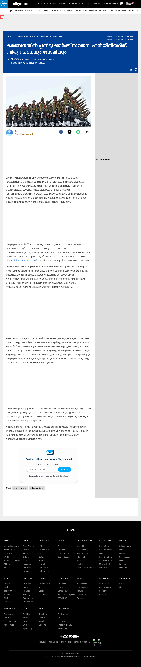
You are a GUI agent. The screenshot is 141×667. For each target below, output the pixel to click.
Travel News (82, 584)
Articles (26, 553)
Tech (41, 609)
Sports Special (64, 557)
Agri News (8, 614)
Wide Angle (62, 628)
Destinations (82, 587)
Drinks (6, 587)
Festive (7, 602)
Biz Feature (28, 602)
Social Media (125, 578)
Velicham (73, 4)
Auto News (104, 584)
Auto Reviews (105, 587)
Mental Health (105, 564)
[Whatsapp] (78, 132)
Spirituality (27, 628)
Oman (41, 553)
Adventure (81, 594)
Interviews (27, 564)
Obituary (7, 564)
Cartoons (27, 568)
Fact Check (27, 571)
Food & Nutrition (106, 557)
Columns (27, 557)
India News (8, 553)
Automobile (105, 578)
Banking (26, 594)
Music (79, 560)
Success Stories (10, 621)
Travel (80, 578)
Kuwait (42, 564)
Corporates (28, 598)
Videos (60, 618)
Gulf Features (44, 568)
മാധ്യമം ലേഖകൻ (24, 134)
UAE (40, 546)
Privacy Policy (66, 642)
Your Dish (8, 594)
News (46, 11)
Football (61, 550)
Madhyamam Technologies (66, 657)
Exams (60, 587)
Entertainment (90, 11)
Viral (121, 587)
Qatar (41, 557)
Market (26, 587)
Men (25, 621)
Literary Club (44, 584)
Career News (63, 591)
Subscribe (98, 4)
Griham (122, 541)
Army (15, 488)
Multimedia (120, 11)
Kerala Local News (12, 560)
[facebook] (61, 132)
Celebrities (81, 550)
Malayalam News (11, 546)
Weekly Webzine (50, 4)
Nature (80, 591)
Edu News (23, 488)
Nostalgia (81, 564)
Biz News (27, 584)
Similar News (103, 160)
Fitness (102, 553)
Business (103, 11)
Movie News (82, 546)
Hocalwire (90, 657)
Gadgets (42, 625)
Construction (124, 557)
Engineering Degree (36, 488)
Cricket (61, 546)
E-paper (39, 4)
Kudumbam (63, 4)
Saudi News (44, 550)
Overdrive (103, 591)
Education (63, 578)
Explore (80, 598)
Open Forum (28, 546)
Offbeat (26, 560)
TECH (78, 11)
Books (81, 4)
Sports (70, 11)
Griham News (125, 546)
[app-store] (100, 642)
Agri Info (7, 618)
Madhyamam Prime (111, 4)
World (6, 557)
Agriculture (10, 609)
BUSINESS (27, 578)
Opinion (54, 11)
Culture (43, 578)
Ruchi (6, 578)
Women (26, 625)
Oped (25, 541)
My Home (19, 11)
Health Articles (105, 550)
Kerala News (9, 550)
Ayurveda (103, 568)
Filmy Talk (81, 557)
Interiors (122, 553)
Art (40, 587)
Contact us (53, 642)
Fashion (26, 614)
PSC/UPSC (62, 598)
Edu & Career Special (66, 594)
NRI (5, 568)
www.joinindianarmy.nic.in (20, 260)
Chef (6, 598)
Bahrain (42, 560)
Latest (39, 11)
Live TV (89, 4)
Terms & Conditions (60, 476)
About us (42, 642)
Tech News (43, 614)
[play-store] (95, 642)
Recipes (7, 584)
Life (111, 11)
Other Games (63, 553)
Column (122, 564)
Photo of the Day (65, 625)
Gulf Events (44, 571)
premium (29, 11)
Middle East (45, 541)
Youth (25, 618)
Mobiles (42, 621)
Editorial (26, 550)
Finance (26, 591)
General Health (105, 560)
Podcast (61, 621)
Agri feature (9, 625)
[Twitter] (69, 132)
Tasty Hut (8, 591)
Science (42, 618)
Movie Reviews (83, 553)
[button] (4, 4)
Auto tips (103, 594)
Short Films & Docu (85, 568)
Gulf (62, 11)
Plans (121, 550)
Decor (121, 560)
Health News (105, 541)
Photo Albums (64, 614)
